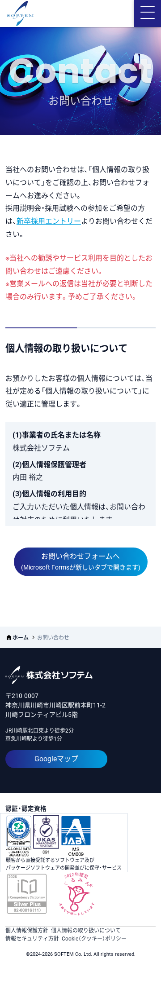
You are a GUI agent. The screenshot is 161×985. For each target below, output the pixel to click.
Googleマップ (56, 759)
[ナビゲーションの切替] (147, 13)
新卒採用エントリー (49, 221)
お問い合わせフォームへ (80, 561)
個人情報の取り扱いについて (86, 931)
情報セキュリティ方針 (32, 939)
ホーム (21, 638)
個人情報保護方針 (26, 931)
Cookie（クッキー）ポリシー (94, 939)
